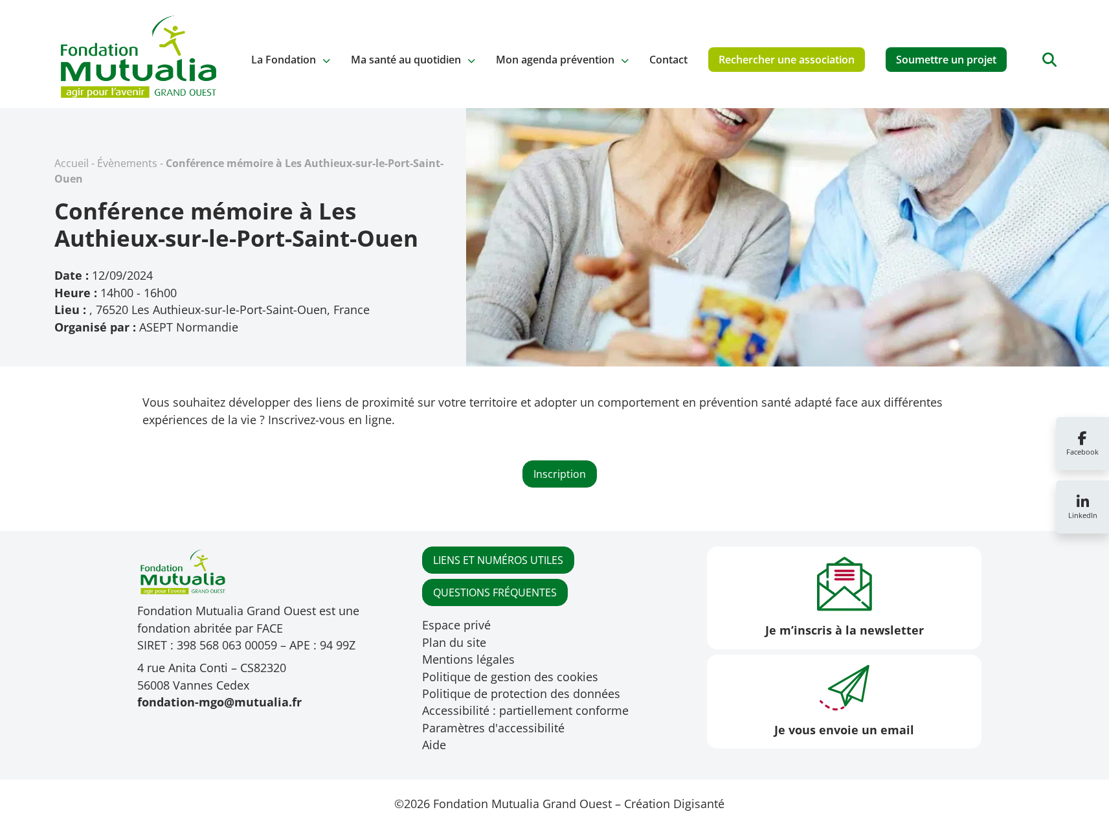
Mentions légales (468, 659)
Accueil (71, 163)
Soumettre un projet (946, 59)
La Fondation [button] (283, 59)
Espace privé (456, 625)
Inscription (559, 474)
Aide (434, 744)
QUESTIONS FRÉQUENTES (495, 592)
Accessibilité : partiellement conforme (525, 710)
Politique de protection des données (521, 693)
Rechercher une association (787, 59)
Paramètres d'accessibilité (493, 728)
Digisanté (698, 803)
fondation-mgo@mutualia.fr (219, 702)
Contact (668, 59)
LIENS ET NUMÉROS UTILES (498, 560)
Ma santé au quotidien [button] (406, 59)
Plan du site (454, 642)
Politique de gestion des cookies (510, 676)
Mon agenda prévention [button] (555, 59)
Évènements (127, 163)
